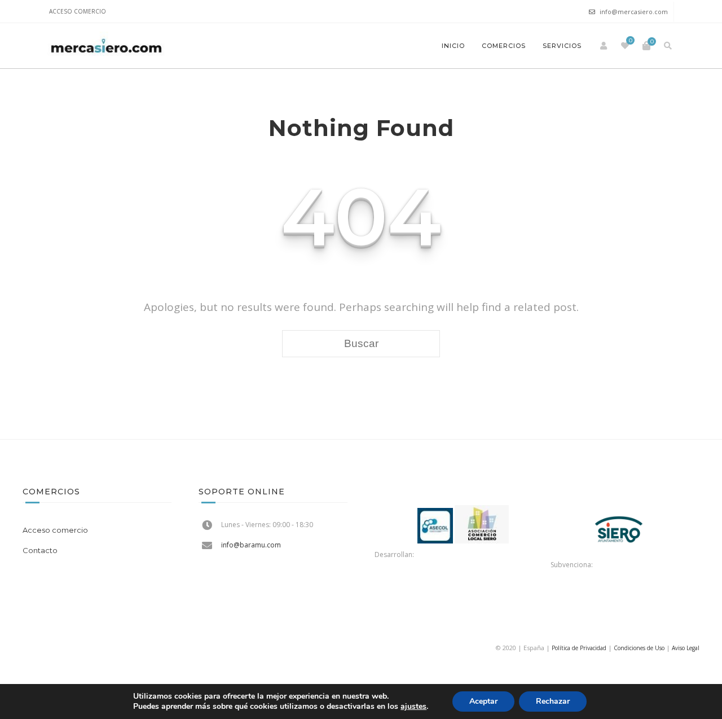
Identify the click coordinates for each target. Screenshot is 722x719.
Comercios (504, 46)
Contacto (40, 550)
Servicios (562, 46)
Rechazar (553, 701)
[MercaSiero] (106, 46)
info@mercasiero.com (634, 11)
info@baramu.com (251, 545)
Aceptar (483, 701)
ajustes (413, 707)
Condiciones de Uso (639, 648)
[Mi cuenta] (603, 45)
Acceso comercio (77, 11)
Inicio (453, 46)
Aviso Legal (685, 648)
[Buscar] (668, 45)
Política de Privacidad (579, 648)
